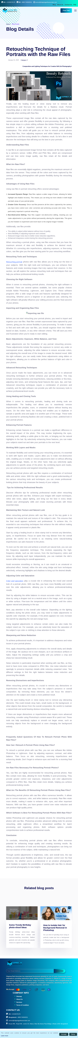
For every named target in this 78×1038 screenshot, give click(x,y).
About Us (60, 4)
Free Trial (66, 10)
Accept (63, 1034)
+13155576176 (9, 2)
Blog (54, 4)
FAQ (74, 4)
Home (8, 24)
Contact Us (68, 4)
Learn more (4, 1035)
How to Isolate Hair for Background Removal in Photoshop (55, 927)
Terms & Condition (22, 1005)
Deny (73, 1034)
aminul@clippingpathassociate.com (46, 2)
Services (19, 1002)
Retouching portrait (14, 262)
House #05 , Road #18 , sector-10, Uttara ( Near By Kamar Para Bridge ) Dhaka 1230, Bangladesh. (38, 1024)
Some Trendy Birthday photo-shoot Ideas (20, 926)
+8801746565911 (25, 2)
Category (24, 60)
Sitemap (19, 996)
